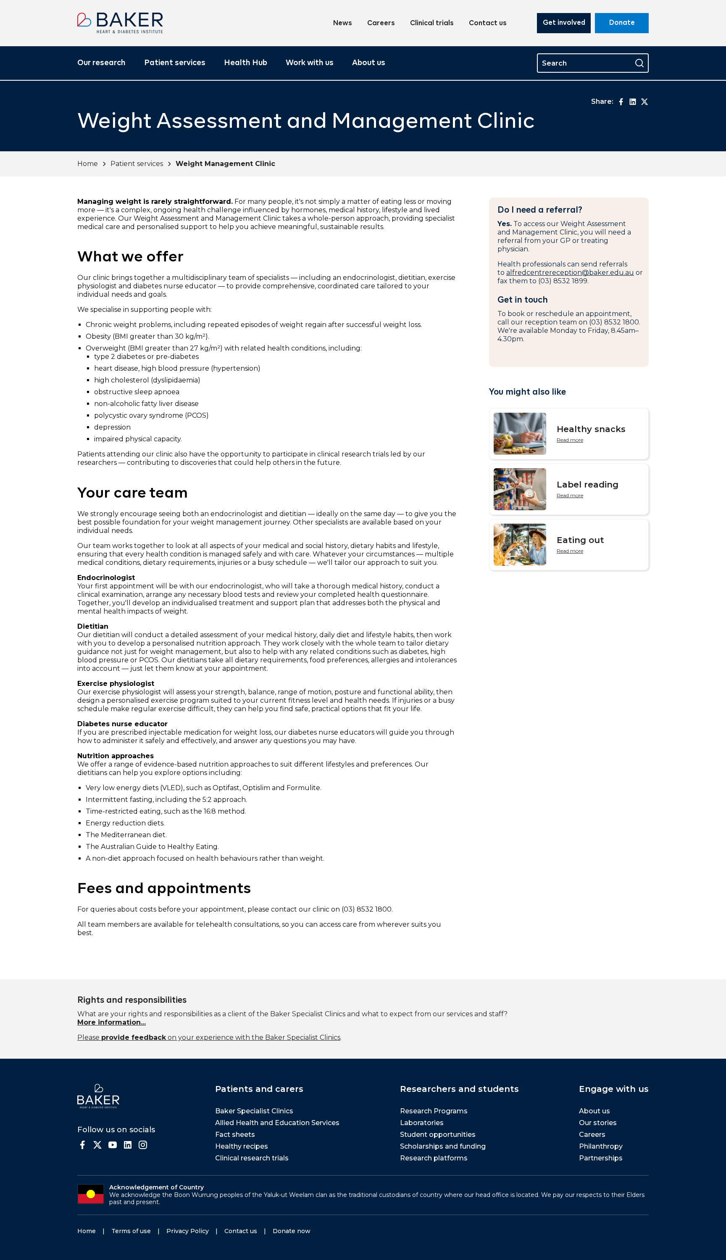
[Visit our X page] (97, 1145)
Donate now (291, 1231)
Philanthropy (601, 1146)
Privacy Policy (187, 1231)
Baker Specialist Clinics (254, 1111)
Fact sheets (235, 1135)
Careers (381, 23)
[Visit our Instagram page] (143, 1145)
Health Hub (245, 63)
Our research (101, 63)
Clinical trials (432, 23)
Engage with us (614, 1089)
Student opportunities (438, 1135)
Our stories (598, 1123)
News (342, 23)
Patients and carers (259, 1089)
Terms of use (131, 1231)
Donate (622, 23)
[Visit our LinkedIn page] (128, 1145)
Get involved (564, 23)
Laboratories (422, 1123)
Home (87, 164)
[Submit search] (639, 63)
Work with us (310, 63)
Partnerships (601, 1158)
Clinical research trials (252, 1158)
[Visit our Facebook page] (82, 1145)
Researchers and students (459, 1089)
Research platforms (434, 1158)
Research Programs (434, 1111)
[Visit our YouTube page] (113, 1145)
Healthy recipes (241, 1146)
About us (368, 63)
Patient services (174, 63)
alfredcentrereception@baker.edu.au (570, 273)
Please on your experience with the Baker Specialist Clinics (208, 1037)
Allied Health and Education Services (277, 1123)
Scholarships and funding (443, 1146)
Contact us (488, 23)
